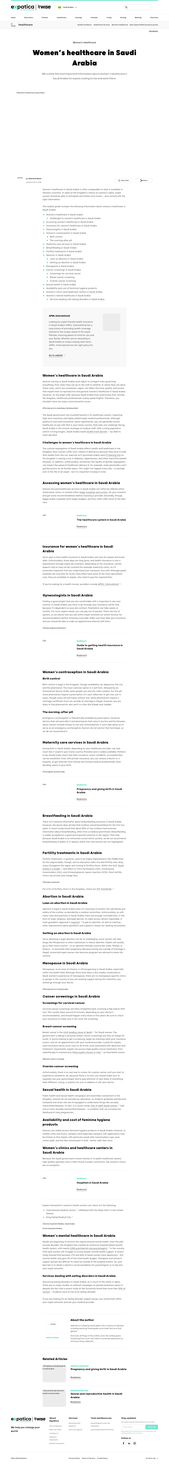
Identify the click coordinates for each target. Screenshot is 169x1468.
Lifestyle (94, 18)
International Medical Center (61, 1210)
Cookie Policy (102, 1458)
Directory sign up (75, 1430)
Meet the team (55, 1430)
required (75, 922)
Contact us (53, 1433)
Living (109, 18)
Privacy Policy (138, 1433)
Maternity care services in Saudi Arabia (66, 244)
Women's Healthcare (120, 25)
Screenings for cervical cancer (65, 273)
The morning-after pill (61, 240)
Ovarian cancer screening (63, 281)
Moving (123, 18)
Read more (82, 526)
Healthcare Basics (84, 25)
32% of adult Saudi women (104, 1105)
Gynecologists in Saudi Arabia (61, 229)
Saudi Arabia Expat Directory (102, 1430)
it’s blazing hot (112, 455)
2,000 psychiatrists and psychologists (88, 1248)
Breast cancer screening (62, 277)
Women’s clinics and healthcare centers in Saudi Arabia (74, 292)
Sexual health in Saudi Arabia (61, 284)
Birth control (56, 236)
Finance (45, 18)
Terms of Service (88, 1458)
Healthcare (61, 18)
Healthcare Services (102, 25)
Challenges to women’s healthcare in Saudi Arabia (75, 218)
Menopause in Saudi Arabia (60, 266)
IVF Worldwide (104, 889)
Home (13, 18)
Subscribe (151, 1427)
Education (28, 18)
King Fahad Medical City (58, 1217)
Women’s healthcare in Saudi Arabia (64, 214)
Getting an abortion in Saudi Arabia (68, 262)
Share (145, 180)
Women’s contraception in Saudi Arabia (66, 233)
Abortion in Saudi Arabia (58, 255)
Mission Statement (56, 1443)
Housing (78, 18)
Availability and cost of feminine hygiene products (71, 288)
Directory (154, 18)
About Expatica (55, 1426)
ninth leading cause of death (77, 1032)
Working (138, 18)
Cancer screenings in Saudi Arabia (63, 269)
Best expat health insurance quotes (144, 25)
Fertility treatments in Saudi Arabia (64, 251)
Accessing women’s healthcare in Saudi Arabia (69, 222)
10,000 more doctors (97, 431)
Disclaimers (153, 31)
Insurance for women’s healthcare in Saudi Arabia (71, 225)
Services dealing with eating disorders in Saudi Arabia (77, 299)
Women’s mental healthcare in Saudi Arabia (68, 295)
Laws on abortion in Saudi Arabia (66, 258)
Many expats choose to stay (86, 1052)
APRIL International (108, 584)
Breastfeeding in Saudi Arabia (61, 247)
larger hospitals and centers (93, 492)
